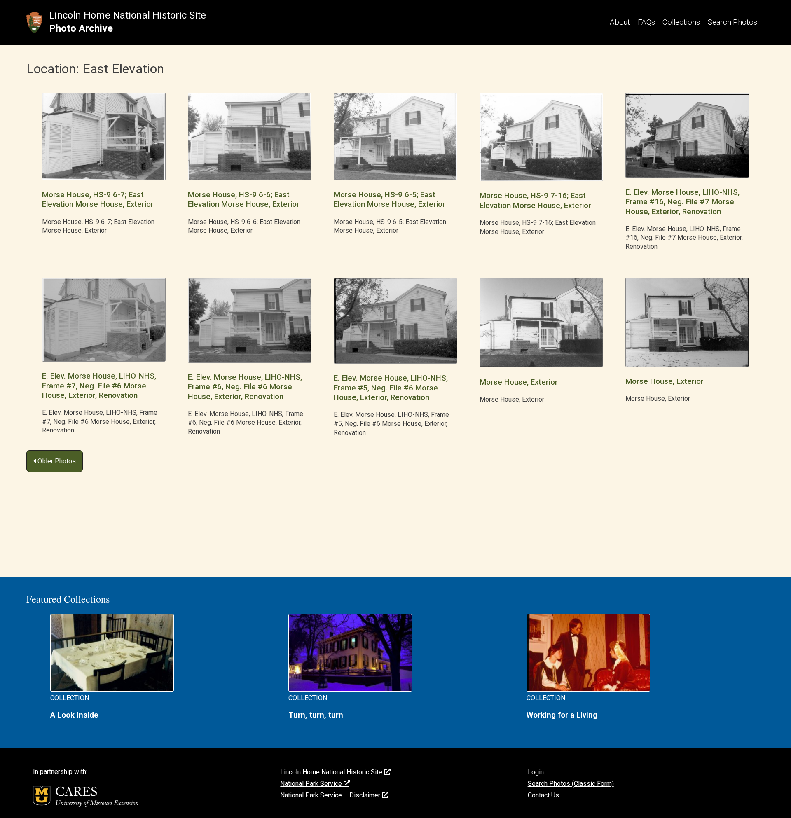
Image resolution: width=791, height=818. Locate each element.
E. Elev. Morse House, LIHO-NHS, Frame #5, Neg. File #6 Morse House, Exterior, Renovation (391, 388)
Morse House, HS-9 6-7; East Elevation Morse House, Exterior (98, 199)
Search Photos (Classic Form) (571, 784)
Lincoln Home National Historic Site (127, 15)
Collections (681, 22)
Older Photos (56, 461)
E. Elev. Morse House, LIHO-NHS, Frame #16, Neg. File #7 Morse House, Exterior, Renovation (682, 202)
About (620, 22)
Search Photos (732, 22)
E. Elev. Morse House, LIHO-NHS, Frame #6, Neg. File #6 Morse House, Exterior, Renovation (245, 387)
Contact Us (543, 795)
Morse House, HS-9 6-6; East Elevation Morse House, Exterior (244, 199)
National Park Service (312, 784)
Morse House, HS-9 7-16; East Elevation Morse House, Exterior (535, 200)
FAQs (646, 22)
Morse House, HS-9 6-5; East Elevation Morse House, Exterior (389, 199)
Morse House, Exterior (519, 382)
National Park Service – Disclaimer (331, 795)
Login (536, 772)
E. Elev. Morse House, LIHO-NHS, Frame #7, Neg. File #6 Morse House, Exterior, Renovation (99, 386)
